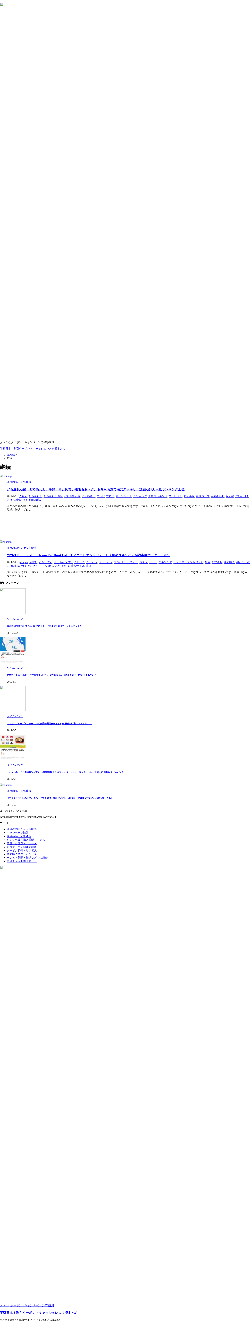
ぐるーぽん (45, 562)
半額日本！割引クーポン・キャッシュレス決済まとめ (32, 448)
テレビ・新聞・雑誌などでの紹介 (27, 857)
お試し (33, 562)
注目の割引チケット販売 (22, 829)
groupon (23, 562)
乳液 (207, 562)
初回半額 (189, 496)
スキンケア (165, 562)
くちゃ (23, 496)
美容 (57, 565)
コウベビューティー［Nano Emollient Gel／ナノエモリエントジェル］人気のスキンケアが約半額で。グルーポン (88, 555)
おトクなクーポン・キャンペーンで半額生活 (27, 1305)
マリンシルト (124, 496)
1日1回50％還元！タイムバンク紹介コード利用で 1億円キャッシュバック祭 (44, 626)
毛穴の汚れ (217, 496)
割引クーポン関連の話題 (22, 846)
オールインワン (63, 562)
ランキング (140, 496)
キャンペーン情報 (18, 832)
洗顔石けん (242, 496)
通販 (88, 565)
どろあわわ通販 (53, 496)
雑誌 (38, 499)
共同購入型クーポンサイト (23, 854)
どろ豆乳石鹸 (72, 496)
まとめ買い (88, 496)
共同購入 (229, 562)
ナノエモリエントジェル (188, 562)
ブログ (110, 496)
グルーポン (105, 562)
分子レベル (175, 496)
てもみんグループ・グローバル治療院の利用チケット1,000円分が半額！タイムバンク (49, 723)
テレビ (101, 496)
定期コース (203, 496)
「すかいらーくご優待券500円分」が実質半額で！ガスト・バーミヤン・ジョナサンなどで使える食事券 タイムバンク (65, 772)
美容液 (65, 565)
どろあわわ (35, 496)
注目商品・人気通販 (19, 836)
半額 (23, 565)
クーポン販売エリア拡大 (22, 850)
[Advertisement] (102, 526)
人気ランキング (157, 496)
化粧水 (15, 565)
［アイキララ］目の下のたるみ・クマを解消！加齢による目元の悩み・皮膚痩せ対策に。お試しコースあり (60, 798)
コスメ (143, 562)
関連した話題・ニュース (22, 843)
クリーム (79, 562)
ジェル (153, 562)
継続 (19, 499)
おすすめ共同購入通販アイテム (26, 839)
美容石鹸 (28, 499)
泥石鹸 (230, 496)
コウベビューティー (126, 562)
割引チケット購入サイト (22, 861)
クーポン (91, 562)
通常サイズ (77, 565)
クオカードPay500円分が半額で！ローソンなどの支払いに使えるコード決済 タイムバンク (51, 675)
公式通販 (217, 562)
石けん (11, 499)
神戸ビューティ (36, 565)
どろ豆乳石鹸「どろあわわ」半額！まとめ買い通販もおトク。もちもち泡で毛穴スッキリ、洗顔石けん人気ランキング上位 (96, 489)
